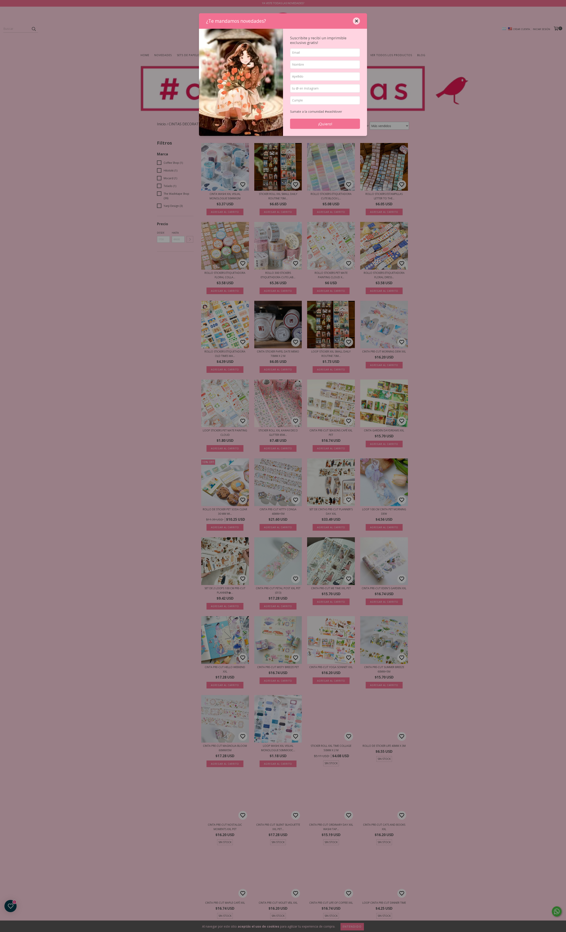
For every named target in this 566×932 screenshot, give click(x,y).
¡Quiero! (325, 123)
